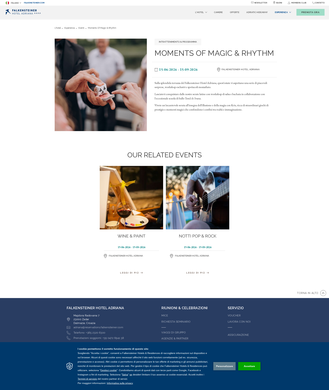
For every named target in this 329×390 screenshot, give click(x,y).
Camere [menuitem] (218, 12)
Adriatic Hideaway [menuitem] (257, 12)
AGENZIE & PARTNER (174, 338)
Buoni (279, 3)
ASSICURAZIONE (238, 334)
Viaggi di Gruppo (173, 332)
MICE (164, 315)
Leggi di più (130, 272)
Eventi (81, 28)
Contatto (320, 3)
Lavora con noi (239, 321)
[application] (164, 366)
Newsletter (260, 3)
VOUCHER (234, 315)
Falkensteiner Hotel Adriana (241, 69)
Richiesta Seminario (176, 321)
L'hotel (58, 28)
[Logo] (24, 12)
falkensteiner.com (34, 3)
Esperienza (69, 28)
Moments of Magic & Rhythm (102, 28)
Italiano (15, 3)
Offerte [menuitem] (234, 12)
